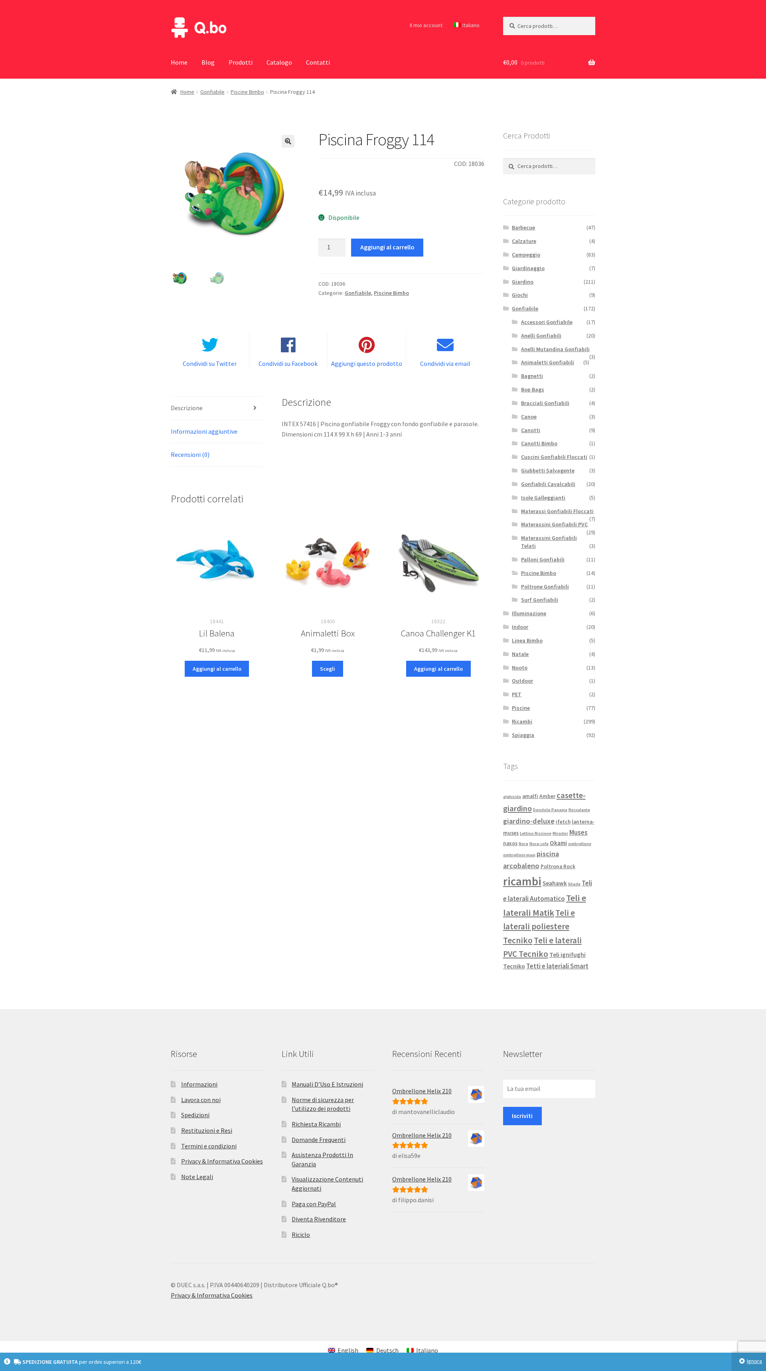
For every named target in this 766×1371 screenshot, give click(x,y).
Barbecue (523, 227)
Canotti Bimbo (539, 443)
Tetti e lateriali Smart (557, 966)
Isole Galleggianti (543, 497)
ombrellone (579, 843)
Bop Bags (532, 389)
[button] (288, 141)
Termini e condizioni (209, 1146)
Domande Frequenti (318, 1140)
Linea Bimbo (527, 640)
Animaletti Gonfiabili (547, 362)
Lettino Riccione (535, 833)
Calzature (524, 241)
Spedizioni (195, 1115)
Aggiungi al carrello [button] (217, 668)
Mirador (560, 833)
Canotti (530, 430)
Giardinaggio (528, 268)
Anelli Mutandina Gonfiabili (555, 349)
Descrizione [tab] (187, 408)
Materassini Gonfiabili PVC (554, 524)
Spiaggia (523, 735)
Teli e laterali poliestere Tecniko (539, 926)
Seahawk (555, 883)
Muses (578, 832)
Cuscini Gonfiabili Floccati (554, 456)
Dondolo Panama (550, 809)
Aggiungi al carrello (387, 247)
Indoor (520, 626)
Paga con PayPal (314, 1204)
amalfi (530, 796)
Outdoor (522, 680)
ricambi (522, 881)
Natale (520, 654)
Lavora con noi (201, 1100)
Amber (547, 796)
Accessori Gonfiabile (547, 322)
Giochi (520, 294)
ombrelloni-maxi (519, 854)
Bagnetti (532, 375)
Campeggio (526, 254)
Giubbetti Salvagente (547, 470)
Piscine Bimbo (247, 91)
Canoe (529, 416)
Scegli (327, 668)
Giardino (522, 281)
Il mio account (426, 25)
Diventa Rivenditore (319, 1219)
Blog (208, 62)
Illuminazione (529, 613)
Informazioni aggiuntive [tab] (204, 431)
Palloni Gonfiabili (543, 559)
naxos (510, 843)
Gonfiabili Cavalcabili (548, 484)
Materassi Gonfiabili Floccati (557, 511)
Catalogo (279, 62)
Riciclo (301, 1235)
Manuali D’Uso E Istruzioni (327, 1084)
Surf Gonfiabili (539, 599)
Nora (523, 843)
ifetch (563, 821)
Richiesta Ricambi (316, 1124)
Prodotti (241, 62)
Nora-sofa (539, 843)
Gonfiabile (212, 91)
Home (179, 62)
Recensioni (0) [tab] (190, 454)
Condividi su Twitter (210, 363)
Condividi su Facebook (288, 363)
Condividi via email (445, 363)
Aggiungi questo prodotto (366, 363)
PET (516, 694)
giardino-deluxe (529, 821)
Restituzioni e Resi (206, 1130)
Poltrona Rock (558, 866)
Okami (558, 843)
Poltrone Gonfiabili (545, 586)
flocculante (579, 809)
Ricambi (522, 721)
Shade (574, 884)
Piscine (521, 707)
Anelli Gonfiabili (541, 335)
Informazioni (199, 1084)
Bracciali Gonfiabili (545, 403)
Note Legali (197, 1177)
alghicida (512, 796)
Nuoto (519, 667)
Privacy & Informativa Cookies (222, 1161)
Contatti (318, 62)
